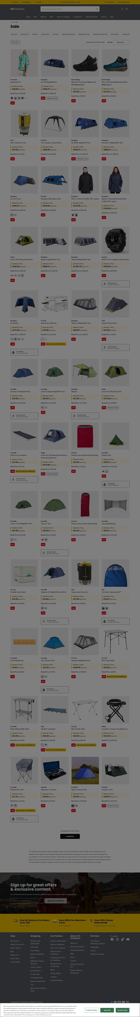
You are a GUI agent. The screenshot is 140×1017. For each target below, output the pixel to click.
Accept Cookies (122, 1010)
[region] (70, 1010)
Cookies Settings (91, 1010)
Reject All (107, 1010)
